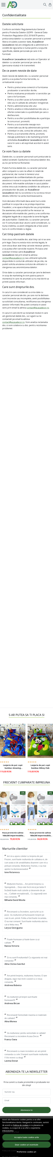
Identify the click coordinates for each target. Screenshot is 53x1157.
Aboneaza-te (27, 1110)
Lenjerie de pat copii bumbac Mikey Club (40, 766)
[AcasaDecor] (13, 4)
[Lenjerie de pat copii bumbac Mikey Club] (40, 741)
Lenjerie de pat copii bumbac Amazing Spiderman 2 (12, 767)
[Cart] (50, 4)
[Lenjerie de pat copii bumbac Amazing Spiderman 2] (12, 741)
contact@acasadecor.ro (13, 258)
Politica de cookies (21, 1125)
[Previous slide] (4, 750)
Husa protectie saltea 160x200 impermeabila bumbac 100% (12, 834)
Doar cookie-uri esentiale (26, 1144)
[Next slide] (49, 750)
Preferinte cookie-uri (26, 1152)
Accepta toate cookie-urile (26, 1137)
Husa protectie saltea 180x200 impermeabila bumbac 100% (40, 834)
